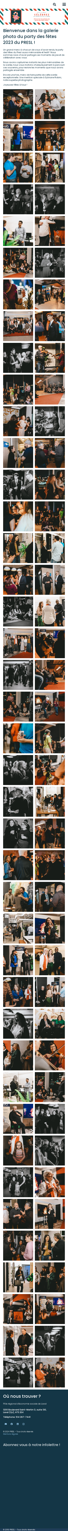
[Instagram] (23, 1424)
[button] (54, 4)
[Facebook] (11, 1424)
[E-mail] (5, 1424)
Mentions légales (10, 1434)
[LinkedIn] (17, 1424)
